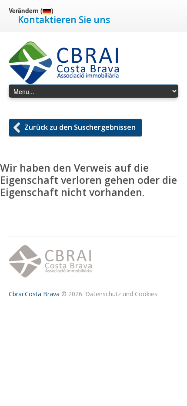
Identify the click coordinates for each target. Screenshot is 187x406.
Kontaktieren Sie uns (64, 20)
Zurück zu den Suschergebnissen (80, 127)
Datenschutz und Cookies (121, 294)
